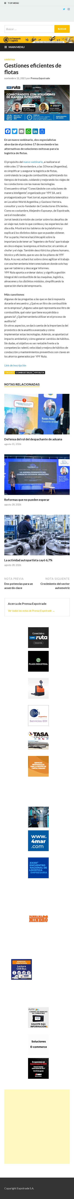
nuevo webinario (33, 161)
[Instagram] (69, 9)
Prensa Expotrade (40, 78)
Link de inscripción (15, 365)
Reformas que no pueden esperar (26, 499)
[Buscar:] (37, 29)
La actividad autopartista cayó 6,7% (28, 560)
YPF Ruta (39, 372)
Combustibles (24, 372)
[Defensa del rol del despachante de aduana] (37, 415)
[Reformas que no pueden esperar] (37, 476)
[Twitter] (64, 9)
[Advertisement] (37, 1126)
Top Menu (13, 3)
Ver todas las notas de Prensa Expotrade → (31, 610)
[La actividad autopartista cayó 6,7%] (37, 536)
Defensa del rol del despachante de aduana (33, 439)
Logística (9, 60)
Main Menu (17, 47)
